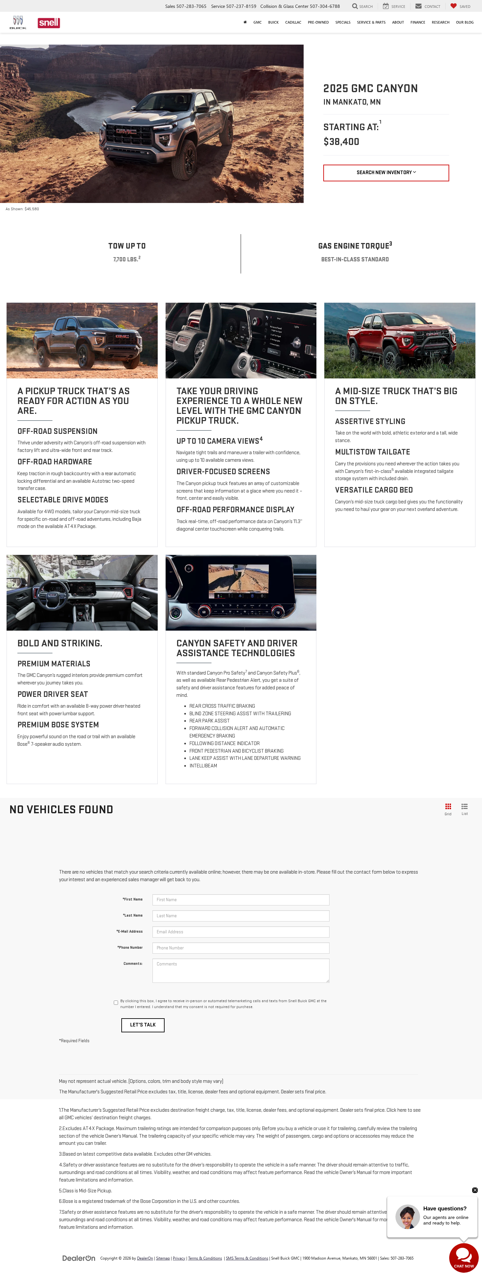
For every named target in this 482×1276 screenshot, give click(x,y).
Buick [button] (273, 22)
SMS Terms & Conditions (247, 1258)
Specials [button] (343, 22)
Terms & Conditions (205, 1258)
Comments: (133, 963)
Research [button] (441, 22)
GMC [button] (257, 22)
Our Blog (465, 22)
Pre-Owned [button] (318, 22)
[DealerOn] (79, 1258)
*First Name (133, 899)
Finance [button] (418, 22)
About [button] (398, 22)
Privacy (179, 1258)
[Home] (245, 22)
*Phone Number (130, 947)
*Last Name (133, 915)
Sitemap (163, 1258)
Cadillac (293, 22)
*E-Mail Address (129, 931)
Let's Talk (143, 1025)
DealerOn (145, 1258)
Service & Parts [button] (371, 22)
